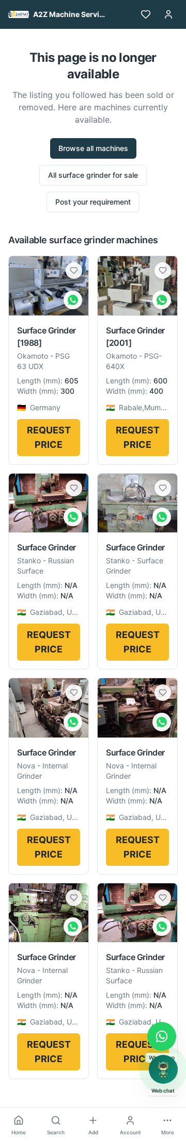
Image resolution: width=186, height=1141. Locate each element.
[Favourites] (145, 14)
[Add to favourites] (74, 270)
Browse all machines (93, 148)
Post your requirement (93, 201)
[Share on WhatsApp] (73, 300)
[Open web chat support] (163, 1069)
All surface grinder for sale (93, 175)
